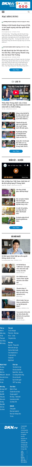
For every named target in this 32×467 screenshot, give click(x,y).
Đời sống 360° (3, 389)
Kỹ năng (18, 308)
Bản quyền (24, 462)
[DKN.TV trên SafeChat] (17, 3)
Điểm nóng (19, 296)
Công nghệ (12, 408)
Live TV (17, 81)
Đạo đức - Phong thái (13, 345)
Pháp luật (2, 338)
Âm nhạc (2, 367)
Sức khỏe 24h (13, 402)
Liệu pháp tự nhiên (14, 399)
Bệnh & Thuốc (13, 389)
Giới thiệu (22, 452)
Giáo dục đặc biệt (17, 369)
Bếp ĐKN (2, 394)
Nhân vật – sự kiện (16, 160)
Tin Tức (3, 109)
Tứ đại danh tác (12, 355)
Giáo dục (15, 364)
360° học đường (17, 382)
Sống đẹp (2, 397)
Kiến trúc (2, 372)
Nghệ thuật (11, 360)
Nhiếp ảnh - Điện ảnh (5, 375)
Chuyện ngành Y (14, 394)
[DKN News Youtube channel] (20, 6)
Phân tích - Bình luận (13, 333)
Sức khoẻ (2, 409)
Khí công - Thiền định (15, 397)
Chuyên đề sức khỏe (15, 392)
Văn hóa (10, 342)
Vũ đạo (1, 382)
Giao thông (3, 341)
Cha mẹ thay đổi (17, 377)
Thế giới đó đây (12, 338)
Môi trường (19, 284)
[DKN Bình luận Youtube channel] (23, 6)
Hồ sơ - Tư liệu (11, 336)
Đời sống (2, 386)
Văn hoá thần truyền (13, 350)
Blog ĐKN (2, 404)
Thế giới (10, 328)
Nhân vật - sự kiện (6, 185)
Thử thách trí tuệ (17, 367)
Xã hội (1, 336)
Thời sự (2, 328)
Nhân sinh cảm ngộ (13, 347)
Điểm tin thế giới (20, 272)
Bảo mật (23, 460)
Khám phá (2, 399)
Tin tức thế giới (12, 330)
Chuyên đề (10, 358)
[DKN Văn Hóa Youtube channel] (26, 6)
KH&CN (12, 406)
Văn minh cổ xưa (4, 377)
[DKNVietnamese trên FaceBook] (19, 3)
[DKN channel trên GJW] (25, 3)
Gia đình (2, 392)
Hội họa (2, 369)
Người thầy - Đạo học (18, 372)
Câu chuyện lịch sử (6, 32)
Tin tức (12, 416)
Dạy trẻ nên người (17, 380)
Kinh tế (1, 330)
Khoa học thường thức (15, 414)
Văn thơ (2, 380)
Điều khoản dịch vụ (23, 457)
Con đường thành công (7, 260)
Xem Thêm (16, 70)
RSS (22, 454)
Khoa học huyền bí (14, 411)
